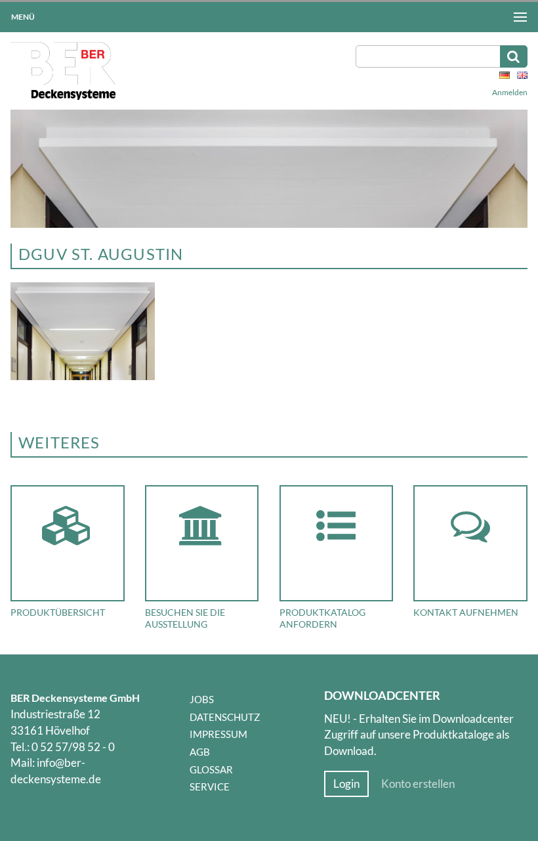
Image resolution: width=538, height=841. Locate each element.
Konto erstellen (418, 783)
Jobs (202, 699)
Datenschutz (225, 717)
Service (210, 786)
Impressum (218, 734)
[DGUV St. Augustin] (82, 376)
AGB (200, 752)
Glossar (211, 769)
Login (346, 783)
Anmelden (510, 92)
